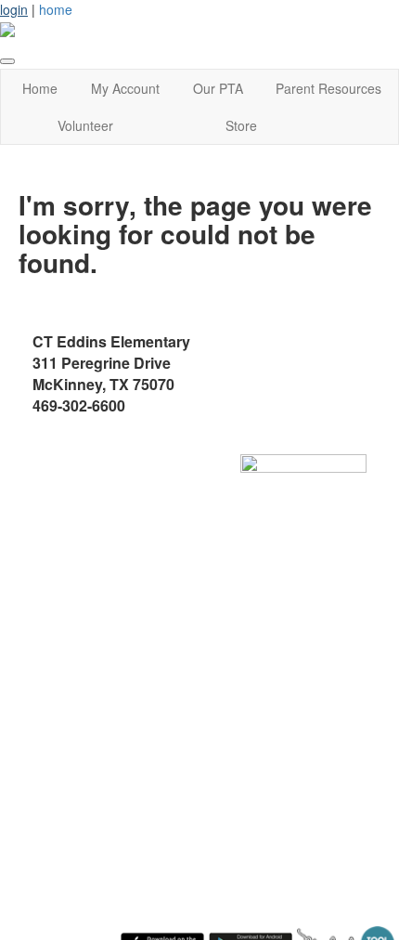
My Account (125, 88)
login (14, 9)
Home (40, 88)
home (55, 9)
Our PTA (218, 88)
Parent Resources (328, 88)
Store (241, 125)
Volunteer (85, 125)
